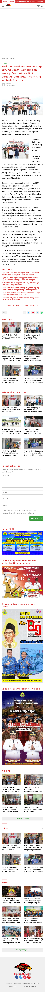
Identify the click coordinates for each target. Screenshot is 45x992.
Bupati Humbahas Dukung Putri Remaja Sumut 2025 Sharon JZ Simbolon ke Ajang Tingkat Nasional (33, 941)
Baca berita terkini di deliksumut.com (22, 305)
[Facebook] (16, 977)
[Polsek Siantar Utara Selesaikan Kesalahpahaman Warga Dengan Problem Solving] (33, 779)
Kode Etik (17, 984)
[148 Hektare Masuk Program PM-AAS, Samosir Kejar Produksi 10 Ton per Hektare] (11, 349)
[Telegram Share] (37, 312)
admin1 (8, 84)
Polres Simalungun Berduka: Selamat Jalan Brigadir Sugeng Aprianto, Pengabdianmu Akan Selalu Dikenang (11, 901)
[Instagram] (25, 977)
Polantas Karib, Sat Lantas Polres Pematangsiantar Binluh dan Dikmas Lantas (20, 299)
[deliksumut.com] (8, 6)
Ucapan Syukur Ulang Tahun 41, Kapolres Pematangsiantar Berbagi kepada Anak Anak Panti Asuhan (33, 921)
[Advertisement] (22, 31)
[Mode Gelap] (38, 6)
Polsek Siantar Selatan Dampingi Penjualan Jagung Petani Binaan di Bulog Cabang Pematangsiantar (20, 289)
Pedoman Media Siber (31, 984)
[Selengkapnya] (42, 828)
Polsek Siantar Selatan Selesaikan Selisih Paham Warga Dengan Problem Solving (11, 789)
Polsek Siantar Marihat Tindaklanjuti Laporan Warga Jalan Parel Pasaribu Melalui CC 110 (21, 294)
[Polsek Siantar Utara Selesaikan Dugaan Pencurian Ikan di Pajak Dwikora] (11, 799)
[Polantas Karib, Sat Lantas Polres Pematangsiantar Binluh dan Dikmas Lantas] (33, 370)
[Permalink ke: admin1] (3, 84)
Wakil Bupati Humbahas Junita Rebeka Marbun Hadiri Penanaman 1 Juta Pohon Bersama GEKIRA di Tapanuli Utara (11, 921)
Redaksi (9, 984)
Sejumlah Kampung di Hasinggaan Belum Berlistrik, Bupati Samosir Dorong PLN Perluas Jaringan (20, 279)
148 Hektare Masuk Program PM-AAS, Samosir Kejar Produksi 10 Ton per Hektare (20, 284)
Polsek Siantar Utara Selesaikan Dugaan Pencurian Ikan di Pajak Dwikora (10, 809)
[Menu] (3, 6)
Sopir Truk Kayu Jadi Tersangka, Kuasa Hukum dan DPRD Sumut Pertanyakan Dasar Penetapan (20, 274)
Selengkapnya (21, 818)
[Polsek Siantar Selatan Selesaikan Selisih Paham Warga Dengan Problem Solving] (11, 779)
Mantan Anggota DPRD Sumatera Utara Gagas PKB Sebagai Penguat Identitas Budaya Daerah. (33, 901)
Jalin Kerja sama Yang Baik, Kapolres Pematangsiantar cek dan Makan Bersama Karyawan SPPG (11, 941)
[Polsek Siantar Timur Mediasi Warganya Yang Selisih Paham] (33, 799)
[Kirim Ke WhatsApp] (41, 312)
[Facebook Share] (24, 312)
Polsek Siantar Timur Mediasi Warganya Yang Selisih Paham (33, 809)
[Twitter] (20, 977)
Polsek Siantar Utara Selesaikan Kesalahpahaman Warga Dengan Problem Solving (33, 789)
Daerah (4, 63)
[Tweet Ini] (28, 312)
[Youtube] (29, 977)
